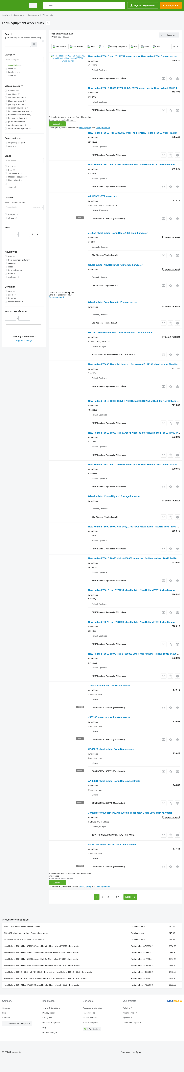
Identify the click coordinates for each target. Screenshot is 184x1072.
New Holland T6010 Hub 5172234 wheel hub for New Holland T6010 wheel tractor (132, 590)
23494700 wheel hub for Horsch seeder (109, 685)
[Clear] (43, 41)
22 (117, 897)
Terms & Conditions (51, 1008)
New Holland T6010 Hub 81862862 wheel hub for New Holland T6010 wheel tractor (132, 133)
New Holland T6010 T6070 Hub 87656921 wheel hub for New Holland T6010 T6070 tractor (45, 978)
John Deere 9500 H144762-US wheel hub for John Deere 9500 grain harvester (130, 813)
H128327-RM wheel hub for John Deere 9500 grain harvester (120, 332)
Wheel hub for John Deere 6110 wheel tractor (112, 302)
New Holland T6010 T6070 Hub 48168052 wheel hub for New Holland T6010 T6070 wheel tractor (48, 972)
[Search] (46, 5)
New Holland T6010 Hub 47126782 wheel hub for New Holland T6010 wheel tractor (132, 56)
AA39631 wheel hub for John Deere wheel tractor (114, 781)
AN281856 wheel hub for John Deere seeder (112, 844)
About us (6, 1008)
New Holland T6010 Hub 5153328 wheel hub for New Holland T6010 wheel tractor (132, 164)
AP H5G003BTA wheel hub (102, 196)
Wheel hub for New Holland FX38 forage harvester (115, 265)
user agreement (103, 127)
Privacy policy (48, 1013)
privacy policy (85, 127)
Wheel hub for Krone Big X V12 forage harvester (114, 496)
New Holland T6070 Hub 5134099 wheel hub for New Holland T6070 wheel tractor (132, 622)
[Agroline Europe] (13, 5)
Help (4, 1013)
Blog (44, 1027)
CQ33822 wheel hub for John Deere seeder (111, 749)
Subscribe (57, 124)
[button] (170, 78)
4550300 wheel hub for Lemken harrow (109, 717)
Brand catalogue (49, 1032)
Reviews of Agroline (51, 1022)
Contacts (6, 1018)
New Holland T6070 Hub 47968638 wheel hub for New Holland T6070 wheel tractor (132, 464)
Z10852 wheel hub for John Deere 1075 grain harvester (117, 233)
